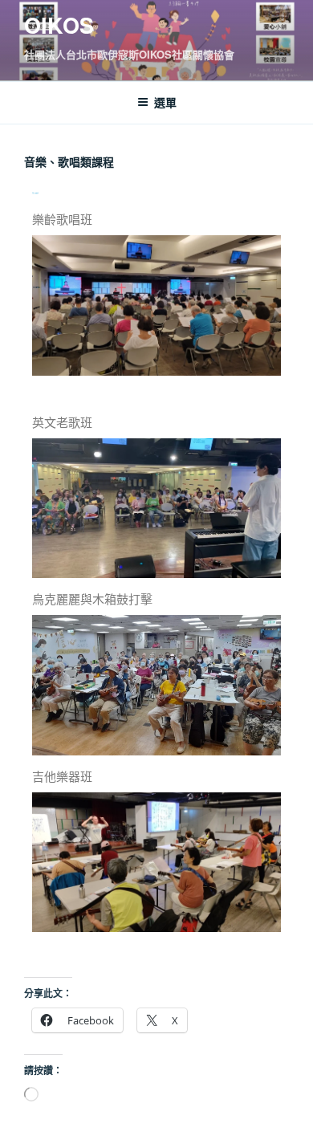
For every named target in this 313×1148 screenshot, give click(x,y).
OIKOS (59, 25)
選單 (165, 102)
